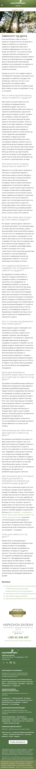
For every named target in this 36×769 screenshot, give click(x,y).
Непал (11, 736)
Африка (16, 736)
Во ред (18, 767)
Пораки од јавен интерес (11, 723)
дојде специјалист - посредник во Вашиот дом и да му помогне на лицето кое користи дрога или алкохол (18, 514)
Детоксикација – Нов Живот (16, 683)
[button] (18, 743)
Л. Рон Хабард (14, 704)
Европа (5, 734)
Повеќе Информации (8, 717)
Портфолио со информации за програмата (14, 718)
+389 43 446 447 (18, 637)
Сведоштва (16, 685)
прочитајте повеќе (27, 767)
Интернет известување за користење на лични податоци (18, 749)
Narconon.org (6, 732)
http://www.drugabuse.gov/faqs (17, 596)
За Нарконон (6, 698)
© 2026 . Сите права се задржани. (15, 749)
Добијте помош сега (18, 632)
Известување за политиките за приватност (20, 751)
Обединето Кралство (16, 734)
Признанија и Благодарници (11, 702)
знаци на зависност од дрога (16, 97)
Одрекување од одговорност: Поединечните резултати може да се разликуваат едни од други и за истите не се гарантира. (17, 753)
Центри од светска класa (24, 700)
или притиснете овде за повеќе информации (18, 640)
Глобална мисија (17, 698)
